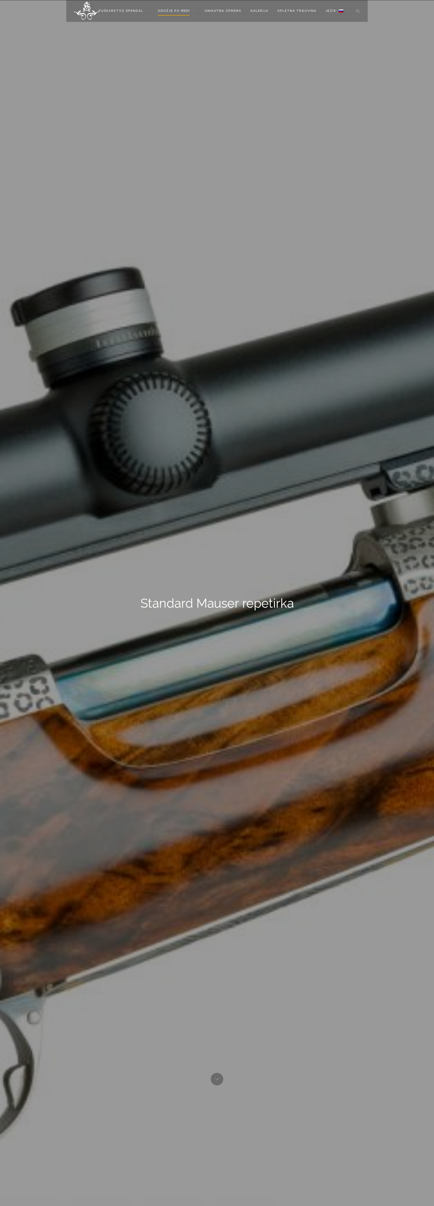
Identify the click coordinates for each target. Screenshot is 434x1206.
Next (217, 1079)
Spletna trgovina (297, 11)
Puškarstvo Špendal (121, 11)
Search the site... (357, 11)
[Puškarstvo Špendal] (86, 10)
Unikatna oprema (223, 11)
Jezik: (332, 11)
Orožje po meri (174, 11)
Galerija (259, 11)
